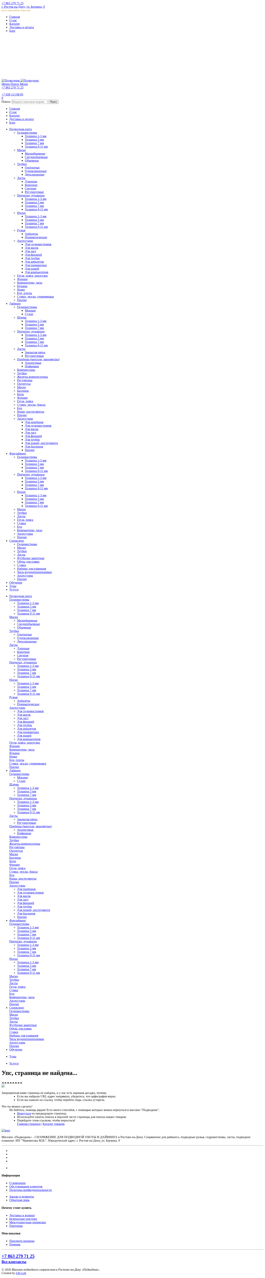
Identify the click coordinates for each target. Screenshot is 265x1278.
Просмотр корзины (22, 1241)
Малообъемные (27, 620)
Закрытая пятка (27, 819)
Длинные (23, 648)
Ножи (13, 756)
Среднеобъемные (28, 624)
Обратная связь (19, 1200)
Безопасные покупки (23, 1218)
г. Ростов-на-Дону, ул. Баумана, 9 (23, 6)
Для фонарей (25, 721)
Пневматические (28, 704)
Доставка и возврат (22, 1215)
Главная (14, 16)
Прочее (14, 767)
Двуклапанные (27, 641)
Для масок (24, 714)
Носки (13, 679)
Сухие (21, 781)
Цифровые (24, 833)
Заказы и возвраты (21, 1196)
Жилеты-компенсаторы (24, 843)
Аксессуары (17, 707)
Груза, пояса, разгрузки (24, 742)
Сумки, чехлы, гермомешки (27, 763)
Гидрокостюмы (19, 599)
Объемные (24, 627)
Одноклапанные (28, 638)
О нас (13, 20)
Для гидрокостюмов (30, 711)
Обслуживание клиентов (25, 1186)
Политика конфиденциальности (30, 1190)
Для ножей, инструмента (33, 910)
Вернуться (24, 1113)
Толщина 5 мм (26, 606)
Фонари (14, 746)
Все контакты (14, 1261)
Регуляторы (17, 847)
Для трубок (24, 725)
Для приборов (26, 889)
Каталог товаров (54, 1124)
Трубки (14, 631)
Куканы (14, 753)
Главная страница (29, 1124)
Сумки (13, 990)
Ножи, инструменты (22, 878)
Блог (12, 30)
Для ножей (24, 735)
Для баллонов (26, 913)
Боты (12, 861)
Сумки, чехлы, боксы (23, 871)
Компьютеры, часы (22, 749)
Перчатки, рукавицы (23, 662)
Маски (13, 617)
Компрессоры (18, 836)
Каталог (14, 23)
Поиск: (6, 101)
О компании (17, 1183)
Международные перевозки (27, 1222)
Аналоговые (25, 829)
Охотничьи (24, 634)
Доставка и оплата (21, 27)
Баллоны (15, 857)
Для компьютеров (29, 739)
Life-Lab (21, 1273)
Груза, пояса (17, 868)
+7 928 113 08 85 (12, 94)
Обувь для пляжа (20, 1028)
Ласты (13, 645)
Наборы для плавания (23, 1035)
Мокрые (22, 777)
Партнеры (16, 1225)
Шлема (14, 784)
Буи (11, 875)
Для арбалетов (26, 728)
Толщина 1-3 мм (28, 603)
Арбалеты (23, 700)
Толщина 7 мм (26, 610)
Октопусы (16, 850)
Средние (23, 655)
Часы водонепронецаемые (26, 1039)
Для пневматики (28, 732)
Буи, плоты (16, 760)
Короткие (23, 652)
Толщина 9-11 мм (28, 613)
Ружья (13, 697)
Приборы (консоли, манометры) (30, 826)
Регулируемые (26, 659)
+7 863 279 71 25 (12, 3)
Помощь (14, 1244)
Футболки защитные (23, 1025)
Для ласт (23, 718)
